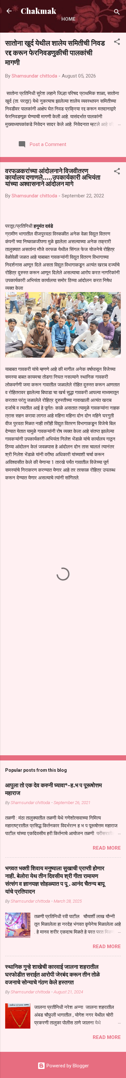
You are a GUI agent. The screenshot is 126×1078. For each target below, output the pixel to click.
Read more (107, 848)
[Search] (117, 13)
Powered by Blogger (67, 1066)
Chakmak (38, 11)
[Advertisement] (63, 699)
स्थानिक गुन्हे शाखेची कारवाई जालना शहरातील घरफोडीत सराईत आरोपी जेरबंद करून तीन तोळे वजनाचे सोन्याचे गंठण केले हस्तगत (52, 974)
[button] (117, 43)
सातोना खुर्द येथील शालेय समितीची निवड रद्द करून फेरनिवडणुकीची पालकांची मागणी (55, 52)
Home (68, 19)
